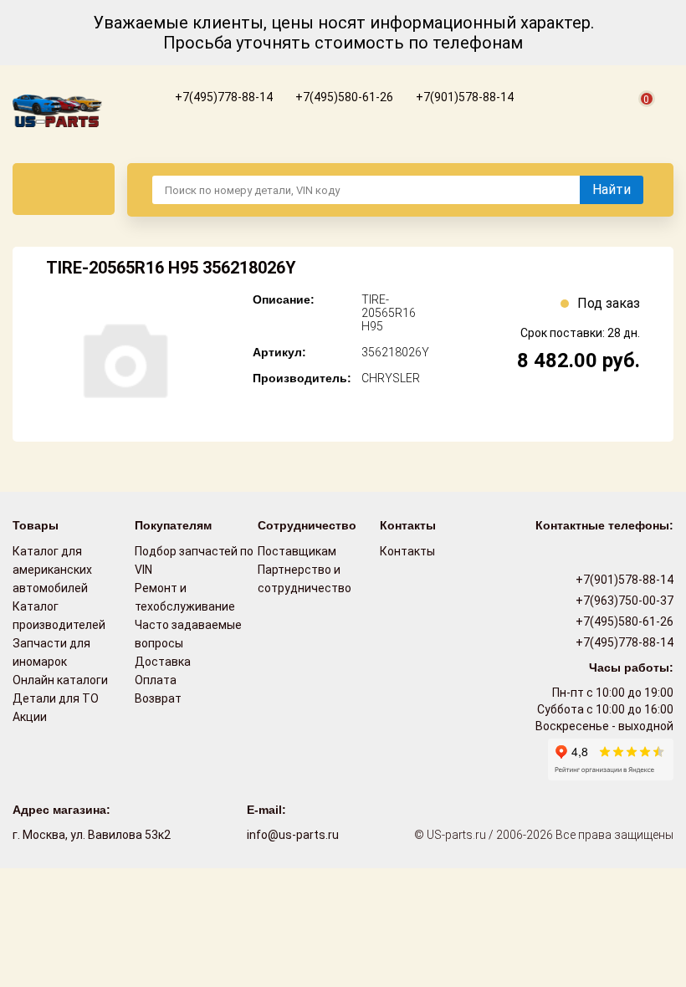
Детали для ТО (56, 698)
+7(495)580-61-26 (343, 97)
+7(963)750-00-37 (623, 600)
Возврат (158, 698)
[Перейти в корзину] (636, 118)
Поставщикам (297, 551)
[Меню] (64, 189)
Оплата (156, 680)
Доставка (163, 661)
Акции (30, 717)
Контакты (407, 551)
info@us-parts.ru (293, 834)
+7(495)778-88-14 (222, 97)
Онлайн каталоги (60, 680)
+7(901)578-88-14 (463, 97)
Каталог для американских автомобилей (52, 570)
